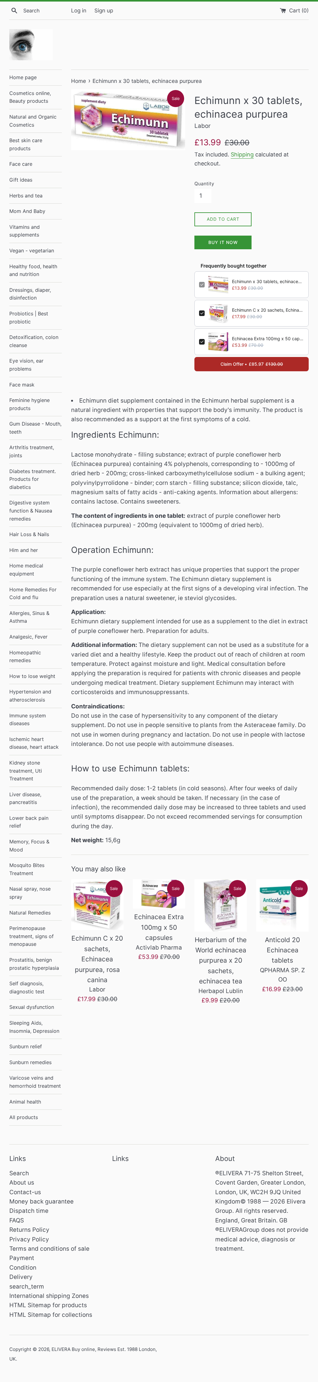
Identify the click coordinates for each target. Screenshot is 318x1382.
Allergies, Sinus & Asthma (29, 617)
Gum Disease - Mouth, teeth (35, 428)
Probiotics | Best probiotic (28, 317)
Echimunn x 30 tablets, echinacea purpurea (268, 281)
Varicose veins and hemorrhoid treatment (35, 1082)
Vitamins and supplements (24, 231)
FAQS (16, 1220)
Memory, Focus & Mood (29, 845)
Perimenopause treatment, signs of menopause (31, 936)
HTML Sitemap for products (48, 1305)
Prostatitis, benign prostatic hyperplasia (34, 964)
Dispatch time (28, 1210)
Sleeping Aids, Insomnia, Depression (34, 1027)
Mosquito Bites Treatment (26, 869)
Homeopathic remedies (25, 656)
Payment (21, 1258)
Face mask (21, 385)
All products (23, 1117)
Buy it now (223, 242)
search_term (26, 1286)
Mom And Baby (27, 211)
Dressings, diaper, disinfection (30, 294)
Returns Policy (29, 1229)
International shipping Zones (49, 1295)
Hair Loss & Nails (29, 534)
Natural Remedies (30, 913)
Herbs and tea (26, 195)
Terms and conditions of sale (49, 1248)
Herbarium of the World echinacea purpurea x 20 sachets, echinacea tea (221, 960)
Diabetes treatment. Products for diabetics (32, 479)
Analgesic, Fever (28, 637)
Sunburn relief (25, 1046)
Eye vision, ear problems (26, 365)
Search (19, 1173)
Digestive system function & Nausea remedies (30, 510)
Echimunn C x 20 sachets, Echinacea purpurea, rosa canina (268, 310)
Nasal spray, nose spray (30, 893)
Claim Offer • (251, 364)
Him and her (23, 550)
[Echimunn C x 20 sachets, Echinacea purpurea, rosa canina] (97, 904)
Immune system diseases (27, 719)
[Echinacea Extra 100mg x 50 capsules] (159, 894)
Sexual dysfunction (31, 1007)
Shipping (242, 154)
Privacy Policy (29, 1239)
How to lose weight (32, 676)
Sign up (103, 10)
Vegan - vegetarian (31, 250)
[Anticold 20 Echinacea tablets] (282, 905)
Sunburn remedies (30, 1062)
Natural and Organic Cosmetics (33, 121)
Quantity (204, 184)
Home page (23, 77)
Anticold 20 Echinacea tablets (282, 950)
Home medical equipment (26, 569)
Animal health (25, 1102)
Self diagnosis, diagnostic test (26, 987)
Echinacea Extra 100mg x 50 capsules (268, 338)
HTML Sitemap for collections (50, 1314)
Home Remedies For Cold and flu (33, 593)
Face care (20, 164)
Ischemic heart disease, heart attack (34, 743)
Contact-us (25, 1192)
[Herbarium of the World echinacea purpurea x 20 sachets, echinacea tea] (220, 905)
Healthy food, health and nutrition (33, 270)
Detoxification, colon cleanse (33, 341)
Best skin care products (25, 144)
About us (21, 1182)
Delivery (21, 1276)
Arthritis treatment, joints (31, 451)
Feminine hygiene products (29, 404)
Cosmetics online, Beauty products (30, 97)
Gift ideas (20, 180)
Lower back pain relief (28, 822)
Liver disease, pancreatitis (25, 798)
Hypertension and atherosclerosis (30, 696)
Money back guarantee (41, 1201)
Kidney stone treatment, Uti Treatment (25, 771)
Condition (22, 1267)
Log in (78, 10)
